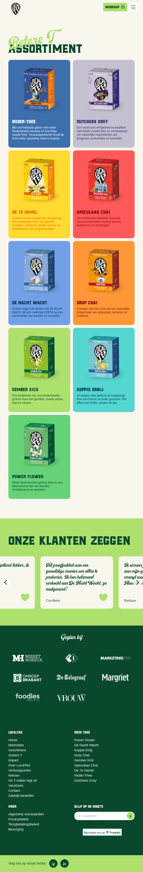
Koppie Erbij (90, 389)
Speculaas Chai (86, 765)
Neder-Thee (24, 121)
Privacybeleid (18, 819)
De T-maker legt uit (22, 780)
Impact (13, 760)
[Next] (137, 582)
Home (12, 740)
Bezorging (15, 829)
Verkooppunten (19, 770)
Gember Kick (25, 389)
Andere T (15, 755)
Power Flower (27, 476)
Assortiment (17, 750)
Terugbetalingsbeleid (23, 824)
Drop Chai (87, 302)
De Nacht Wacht (29, 302)
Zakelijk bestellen (21, 796)
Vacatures (15, 785)
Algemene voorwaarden (26, 814)
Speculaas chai (93, 211)
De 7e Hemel (24, 211)
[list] (71, 582)
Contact (14, 790)
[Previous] (6, 582)
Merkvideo (16, 745)
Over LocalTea (19, 765)
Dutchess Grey (92, 121)
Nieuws (13, 775)
